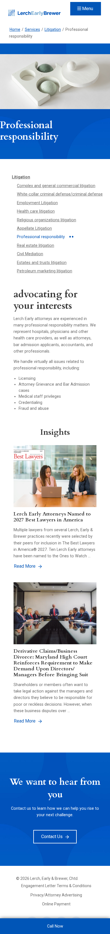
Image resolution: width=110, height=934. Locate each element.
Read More (25, 566)
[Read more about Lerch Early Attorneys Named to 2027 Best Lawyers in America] (55, 476)
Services (32, 29)
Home (15, 29)
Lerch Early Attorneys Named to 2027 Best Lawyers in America (52, 516)
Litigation (53, 29)
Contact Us (52, 836)
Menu (87, 8)
